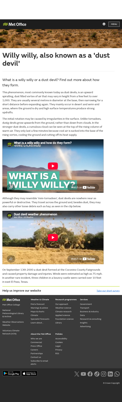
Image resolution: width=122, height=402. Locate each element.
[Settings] (104, 24)
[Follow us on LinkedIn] (110, 373)
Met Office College (11, 304)
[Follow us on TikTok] (96, 373)
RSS (57, 353)
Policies (59, 334)
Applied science (62, 315)
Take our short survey (108, 290)
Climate (34, 315)
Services (84, 299)
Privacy (58, 349)
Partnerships (37, 353)
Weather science (63, 308)
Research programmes (66, 299)
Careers (34, 349)
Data (82, 315)
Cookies (59, 342)
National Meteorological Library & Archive (13, 313)
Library (58, 322)
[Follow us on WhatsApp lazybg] (117, 373)
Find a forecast (38, 304)
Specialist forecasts (40, 319)
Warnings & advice (39, 308)
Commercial (36, 342)
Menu (114, 24)
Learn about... (37, 322)
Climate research (63, 311)
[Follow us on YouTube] (83, 373)
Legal (58, 346)
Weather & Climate (40, 299)
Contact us (36, 357)
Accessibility (61, 338)
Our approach (61, 304)
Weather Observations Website (13, 323)
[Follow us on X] (76, 373)
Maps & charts (37, 311)
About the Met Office (41, 334)
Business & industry (89, 311)
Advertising (85, 326)
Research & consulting (90, 319)
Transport (84, 308)
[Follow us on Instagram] (103, 373)
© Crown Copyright (111, 383)
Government (86, 304)
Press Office (36, 346)
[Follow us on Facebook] (90, 373)
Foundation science (64, 319)
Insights (83, 322)
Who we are (36, 338)
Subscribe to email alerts (39, 362)
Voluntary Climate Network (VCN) (10, 332)
